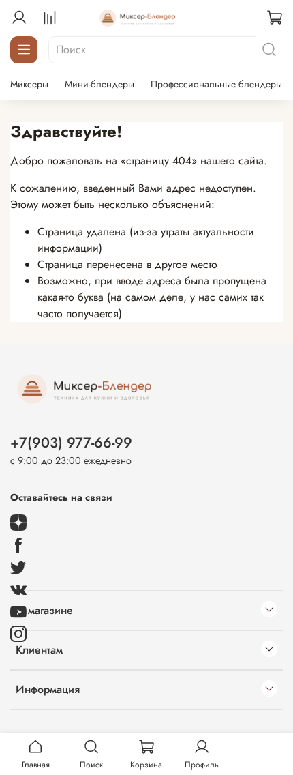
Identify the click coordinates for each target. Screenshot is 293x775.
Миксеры (29, 84)
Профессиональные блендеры (216, 84)
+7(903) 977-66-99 (71, 443)
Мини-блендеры (99, 84)
